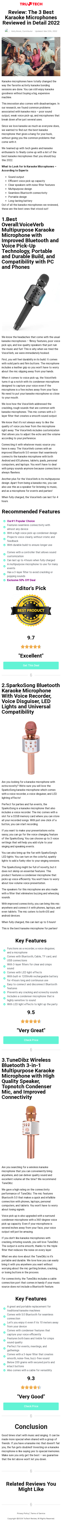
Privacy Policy (23, 1513)
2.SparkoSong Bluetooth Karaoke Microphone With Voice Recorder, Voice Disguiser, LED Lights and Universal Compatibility (31, 698)
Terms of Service (38, 1513)
